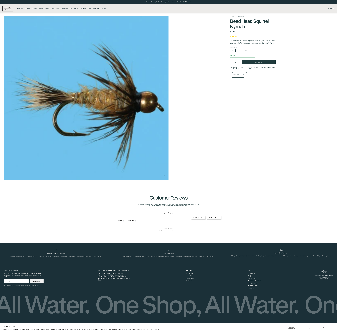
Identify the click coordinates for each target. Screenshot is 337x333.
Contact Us (251, 273)
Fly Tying (83, 8)
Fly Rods (27, 8)
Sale (89, 8)
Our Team (189, 281)
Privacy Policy (157, 329)
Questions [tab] (131, 220)
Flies (71, 8)
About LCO (19, 8)
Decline (325, 328)
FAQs (250, 276)
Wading (41, 8)
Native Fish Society (118, 276)
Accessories (64, 8)
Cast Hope (109, 276)
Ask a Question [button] (199, 218)
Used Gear (96, 8)
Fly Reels (34, 8)
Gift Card (103, 8)
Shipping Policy (252, 283)
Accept (308, 328)
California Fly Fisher (107, 275)
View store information (238, 77)
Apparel (47, 8)
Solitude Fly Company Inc (237, 16)
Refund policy (252, 288)
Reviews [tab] (119, 220)
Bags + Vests (55, 8)
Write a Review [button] (215, 218)
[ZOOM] (164, 175)
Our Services (190, 278)
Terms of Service (253, 285)
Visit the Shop (190, 273)
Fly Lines (76, 8)
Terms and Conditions (254, 281)
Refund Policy (252, 278)
